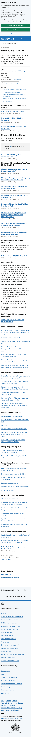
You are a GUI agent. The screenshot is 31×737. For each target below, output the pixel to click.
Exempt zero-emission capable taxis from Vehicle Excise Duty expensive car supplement (14, 434)
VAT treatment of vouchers (9, 499)
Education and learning (8, 639)
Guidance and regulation (9, 677)
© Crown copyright (15, 733)
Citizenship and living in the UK (11, 626)
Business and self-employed (10, 620)
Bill (11, 146)
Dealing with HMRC (12, 43)
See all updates (17, 79)
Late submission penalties (9, 483)
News (3, 674)
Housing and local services (9, 648)
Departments (5, 671)
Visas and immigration (8, 658)
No (26, 590)
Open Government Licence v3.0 (11, 718)
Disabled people (6, 632)
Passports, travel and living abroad (12, 654)
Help (2, 701)
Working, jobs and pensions (10, 661)
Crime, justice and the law (9, 629)
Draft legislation (7, 101)
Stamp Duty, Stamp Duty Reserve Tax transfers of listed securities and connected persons (13, 215)
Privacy (8, 701)
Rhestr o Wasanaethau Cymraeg (11, 708)
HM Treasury (21, 71)
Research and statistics (9, 680)
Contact (20, 703)
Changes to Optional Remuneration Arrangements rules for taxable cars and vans (14, 349)
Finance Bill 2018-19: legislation (12, 92)
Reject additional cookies (15, 30)
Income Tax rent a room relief (10, 338)
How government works (9, 690)
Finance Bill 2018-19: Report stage (12, 111)
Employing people (7, 642)
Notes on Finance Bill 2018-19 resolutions (14, 98)
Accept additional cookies (15, 25)
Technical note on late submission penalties (15, 487)
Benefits (4, 613)
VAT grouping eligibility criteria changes (14, 429)
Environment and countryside (10, 645)
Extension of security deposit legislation (14, 474)
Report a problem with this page (15, 596)
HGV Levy (4, 425)
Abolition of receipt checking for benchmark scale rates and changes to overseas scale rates (15, 332)
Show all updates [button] (5, 559)
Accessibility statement (9, 703)
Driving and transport (8, 635)
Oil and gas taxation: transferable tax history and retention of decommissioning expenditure (14, 405)
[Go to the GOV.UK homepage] (7, 38)
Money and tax (6, 651)
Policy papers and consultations (11, 684)
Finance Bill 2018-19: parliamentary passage (15, 89)
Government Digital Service (10, 710)
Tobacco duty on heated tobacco (11, 416)
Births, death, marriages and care (12, 617)
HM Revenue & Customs (8, 71)
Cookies (14, 701)
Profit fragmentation (7, 490)
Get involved (5, 693)
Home (3, 43)
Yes (19, 590)
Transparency (5, 687)
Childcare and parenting (9, 623)
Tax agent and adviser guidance (10, 577)
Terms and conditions (8, 705)
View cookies (15, 34)
